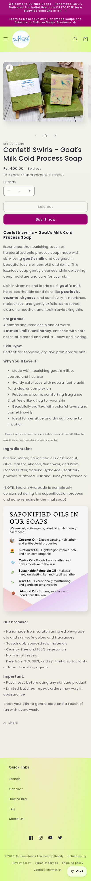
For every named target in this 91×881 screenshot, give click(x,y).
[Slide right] (55, 136)
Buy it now (45, 219)
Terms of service (46, 863)
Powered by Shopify (50, 856)
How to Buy (18, 799)
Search (15, 779)
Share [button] (13, 723)
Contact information (48, 869)
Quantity (9, 182)
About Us (16, 819)
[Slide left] (36, 136)
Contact (16, 789)
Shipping (27, 174)
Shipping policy (72, 863)
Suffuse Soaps (26, 856)
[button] (5, 39)
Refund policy (77, 856)
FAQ (12, 809)
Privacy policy (21, 863)
